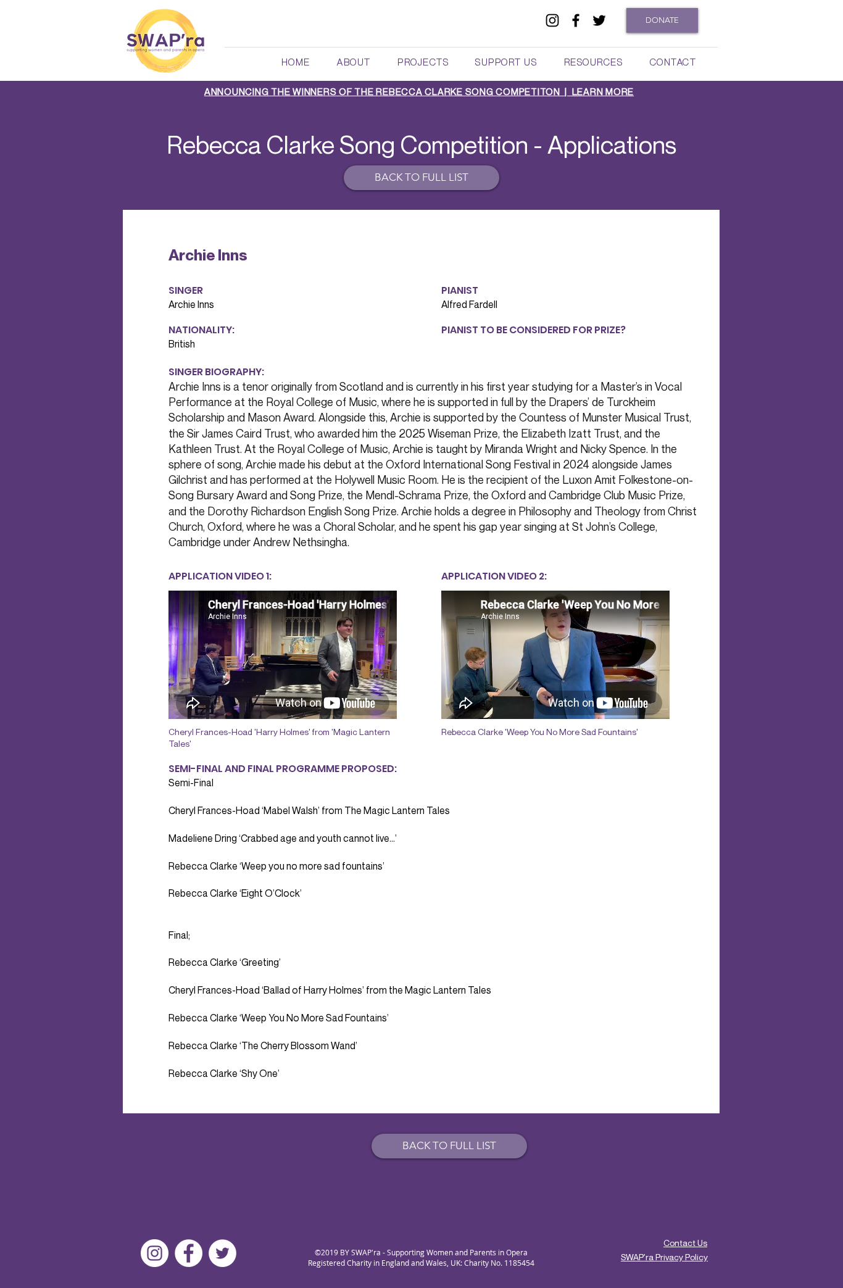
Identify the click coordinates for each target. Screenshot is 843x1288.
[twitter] (599, 20)
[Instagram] (154, 1253)
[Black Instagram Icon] (552, 20)
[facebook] (575, 20)
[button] (353, 61)
